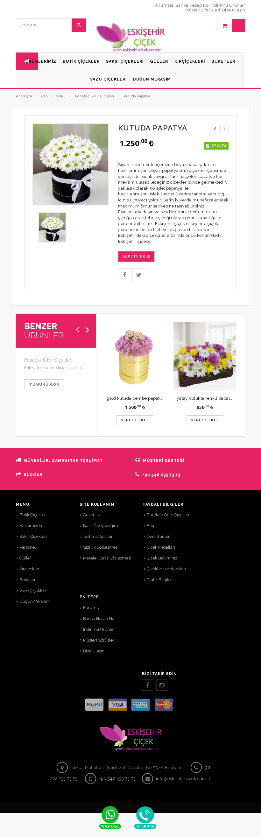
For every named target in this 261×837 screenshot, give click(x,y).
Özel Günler (158, 536)
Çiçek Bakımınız (162, 558)
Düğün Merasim (34, 601)
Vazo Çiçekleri (32, 590)
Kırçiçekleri (29, 568)
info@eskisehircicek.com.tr (183, 778)
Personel (27, 547)
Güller (25, 558)
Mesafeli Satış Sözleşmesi (107, 558)
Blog (151, 525)
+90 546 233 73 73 (161, 475)
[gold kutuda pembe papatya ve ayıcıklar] (134, 356)
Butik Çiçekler (32, 514)
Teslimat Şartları (98, 536)
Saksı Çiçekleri (33, 536)
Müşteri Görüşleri (202, 10)
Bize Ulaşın (233, 10)
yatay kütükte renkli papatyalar (208, 398)
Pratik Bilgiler (159, 579)
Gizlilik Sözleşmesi (100, 547)
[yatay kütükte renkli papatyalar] (204, 356)
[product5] (52, 226)
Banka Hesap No (192, 5)
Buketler (27, 579)
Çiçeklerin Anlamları (166, 568)
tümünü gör (44, 385)
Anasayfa (24, 96)
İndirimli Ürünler (228, 5)
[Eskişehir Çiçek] (130, 36)
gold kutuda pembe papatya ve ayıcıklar (148, 398)
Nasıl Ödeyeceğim (100, 525)
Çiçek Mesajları (161, 547)
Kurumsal (163, 5)
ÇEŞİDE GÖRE (53, 96)
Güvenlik (91, 514)
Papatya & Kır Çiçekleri (95, 96)
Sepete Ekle (136, 256)
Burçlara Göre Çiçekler (168, 514)
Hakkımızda (30, 525)
